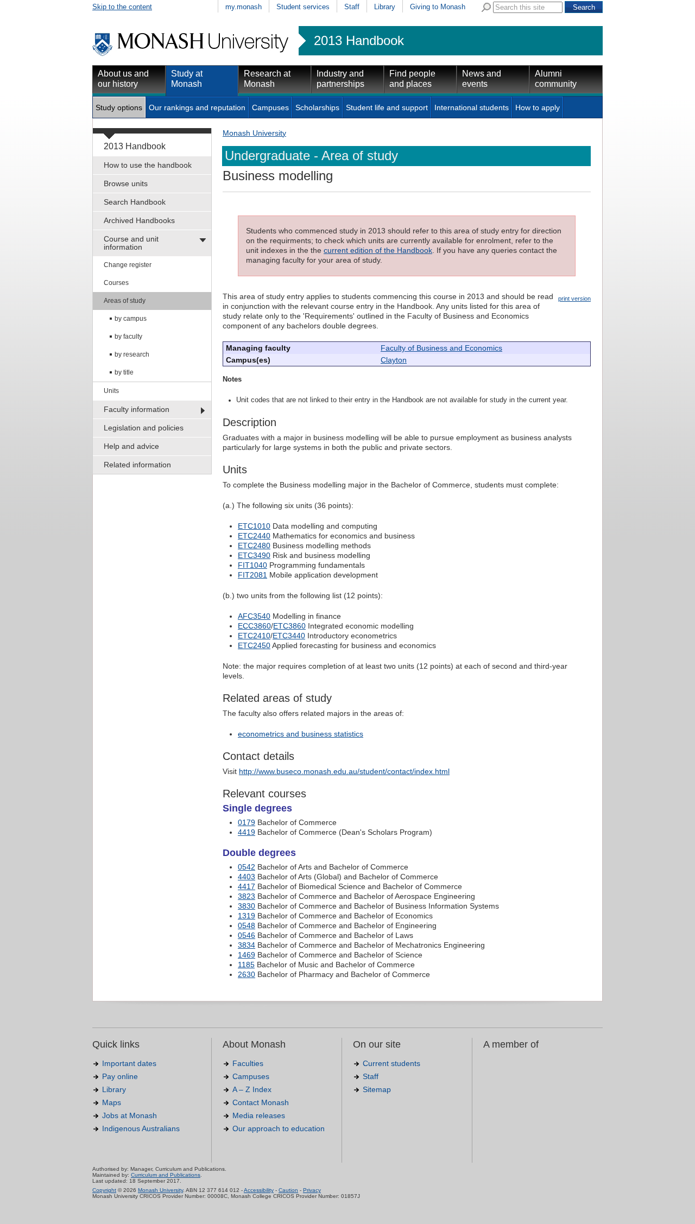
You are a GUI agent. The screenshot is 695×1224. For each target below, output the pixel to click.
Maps (111, 1102)
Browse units (126, 183)
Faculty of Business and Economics (441, 348)
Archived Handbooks (139, 220)
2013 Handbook (359, 41)
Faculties (247, 1063)
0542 (246, 866)
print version (574, 298)
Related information (137, 464)
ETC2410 (254, 635)
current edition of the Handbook (378, 250)
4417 (246, 886)
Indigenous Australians (141, 1128)
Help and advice (131, 446)
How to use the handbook (148, 165)
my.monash (243, 7)
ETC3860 (289, 625)
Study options (119, 107)
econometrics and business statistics (300, 734)
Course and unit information (131, 242)
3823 (246, 896)
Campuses (270, 107)
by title (124, 372)
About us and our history (123, 78)
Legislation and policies (144, 427)
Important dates (129, 1063)
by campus (131, 318)
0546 (246, 935)
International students (471, 107)
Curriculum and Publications (165, 1175)
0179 (246, 822)
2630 (246, 974)
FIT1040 (252, 565)
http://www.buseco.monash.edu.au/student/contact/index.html (344, 771)
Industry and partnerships (340, 78)
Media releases (258, 1115)
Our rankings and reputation (197, 107)
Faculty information (136, 409)
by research (132, 354)
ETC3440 (289, 635)
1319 (246, 915)
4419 (246, 832)
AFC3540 (254, 616)
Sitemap (377, 1089)
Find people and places (412, 78)
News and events (481, 78)
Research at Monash (267, 78)
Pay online (120, 1076)
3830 (246, 906)
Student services (303, 7)
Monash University (254, 133)
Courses (116, 283)
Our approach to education (278, 1128)
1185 (246, 964)
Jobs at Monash (129, 1115)
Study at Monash (187, 78)
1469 (246, 954)
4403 (246, 876)
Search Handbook (135, 202)
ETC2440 (254, 535)
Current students (391, 1063)
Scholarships (317, 107)
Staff (351, 7)
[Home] (191, 54)
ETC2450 (254, 645)
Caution (288, 1190)
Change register (127, 265)
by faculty (128, 336)
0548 (246, 925)
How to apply (537, 107)
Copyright (104, 1190)
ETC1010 (254, 526)
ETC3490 (254, 555)
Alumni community (556, 78)
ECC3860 (254, 625)
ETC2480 (254, 545)
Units (111, 391)
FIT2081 (252, 574)
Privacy (312, 1190)
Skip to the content (122, 7)
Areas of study (125, 301)
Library (384, 7)
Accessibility (259, 1190)
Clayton (394, 360)
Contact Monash (260, 1102)
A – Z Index (251, 1089)
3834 (246, 945)
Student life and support (387, 107)
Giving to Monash (437, 7)
